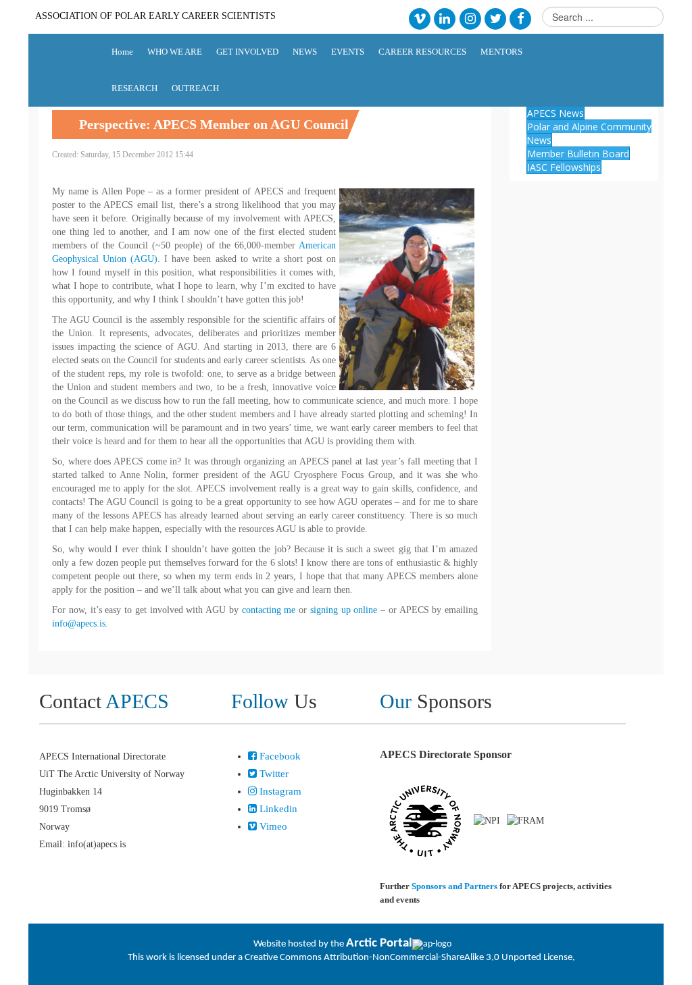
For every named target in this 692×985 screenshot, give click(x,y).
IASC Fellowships (564, 167)
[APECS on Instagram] (470, 18)
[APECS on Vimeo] (419, 18)
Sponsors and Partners (454, 886)
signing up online (344, 610)
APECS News (555, 113)
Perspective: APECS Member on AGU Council (214, 124)
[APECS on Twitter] (495, 18)
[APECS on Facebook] (520, 18)
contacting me (269, 610)
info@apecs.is (78, 623)
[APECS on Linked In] (445, 18)
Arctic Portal (379, 943)
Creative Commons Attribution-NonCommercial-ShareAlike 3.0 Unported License (408, 958)
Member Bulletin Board (578, 153)
